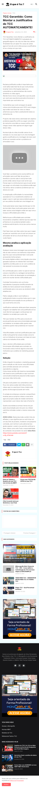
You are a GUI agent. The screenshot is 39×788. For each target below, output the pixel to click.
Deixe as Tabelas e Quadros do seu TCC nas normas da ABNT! (10, 481)
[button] (2, 4)
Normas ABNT (6, 729)
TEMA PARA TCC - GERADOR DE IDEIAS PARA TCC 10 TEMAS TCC (25, 579)
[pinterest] (23, 665)
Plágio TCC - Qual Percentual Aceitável (24, 588)
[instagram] (19, 665)
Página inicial (7, 13)
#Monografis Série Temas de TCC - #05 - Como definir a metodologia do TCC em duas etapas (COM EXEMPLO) (25, 568)
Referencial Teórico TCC (9, 736)
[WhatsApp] (23, 444)
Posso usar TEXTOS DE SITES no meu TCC (27, 480)
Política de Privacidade (16, 780)
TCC (13, 13)
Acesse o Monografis (8, 726)
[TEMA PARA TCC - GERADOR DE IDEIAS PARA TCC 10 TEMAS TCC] (8, 580)
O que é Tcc (17, 452)
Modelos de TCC (7, 733)
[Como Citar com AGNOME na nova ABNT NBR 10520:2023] (7, 768)
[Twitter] (19, 444)
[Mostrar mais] (32, 444)
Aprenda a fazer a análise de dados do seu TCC (25, 756)
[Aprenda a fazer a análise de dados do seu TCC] (7, 758)
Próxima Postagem (29, 533)
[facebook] (15, 665)
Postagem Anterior (9, 533)
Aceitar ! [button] (6, 784)
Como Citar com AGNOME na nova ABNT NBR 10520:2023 (25, 765)
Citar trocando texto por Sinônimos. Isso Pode (11, 502)
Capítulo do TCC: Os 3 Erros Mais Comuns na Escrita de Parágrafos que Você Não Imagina (25, 747)
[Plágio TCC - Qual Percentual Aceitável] (8, 590)
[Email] (27, 444)
